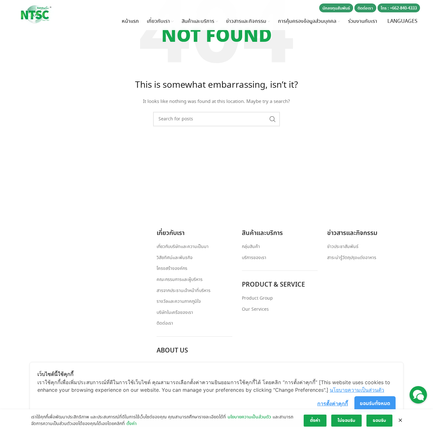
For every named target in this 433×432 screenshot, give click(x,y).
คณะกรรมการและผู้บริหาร (180, 280)
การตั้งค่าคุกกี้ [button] (332, 403)
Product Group (257, 298)
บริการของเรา (254, 258)
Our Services (255, 310)
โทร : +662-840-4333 (399, 8)
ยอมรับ (379, 420)
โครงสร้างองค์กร (172, 269)
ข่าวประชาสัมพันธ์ (343, 247)
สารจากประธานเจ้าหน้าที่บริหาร (183, 291)
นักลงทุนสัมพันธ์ (336, 8)
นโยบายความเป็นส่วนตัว (249, 417)
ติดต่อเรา (365, 8)
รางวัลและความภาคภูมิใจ (179, 302)
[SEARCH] (272, 119)
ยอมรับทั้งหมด (375, 403)
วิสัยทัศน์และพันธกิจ (174, 258)
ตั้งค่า (131, 424)
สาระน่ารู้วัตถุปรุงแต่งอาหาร (351, 258)
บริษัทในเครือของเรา (175, 313)
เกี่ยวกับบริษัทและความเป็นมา (183, 247)
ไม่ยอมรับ (346, 420)
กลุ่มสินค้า (251, 247)
